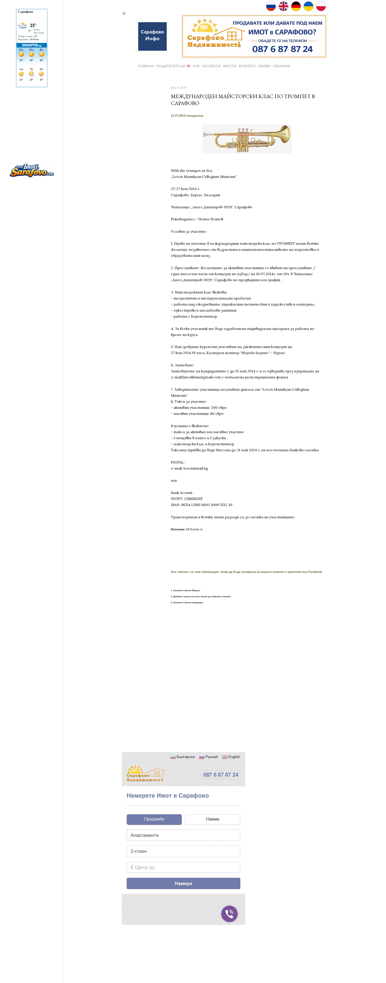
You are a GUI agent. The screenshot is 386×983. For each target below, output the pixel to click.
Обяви (264, 66)
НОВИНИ (146, 66)
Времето (247, 66)
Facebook (211, 66)
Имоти (229, 66)
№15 (196, 66)
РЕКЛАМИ (281, 66)
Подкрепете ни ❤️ (173, 66)
